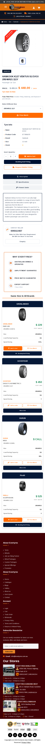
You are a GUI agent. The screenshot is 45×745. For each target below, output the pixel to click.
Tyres (6, 550)
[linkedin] (25, 735)
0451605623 (34, 710)
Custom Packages (11, 562)
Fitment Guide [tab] (24, 187)
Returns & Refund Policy (13, 626)
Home (5, 22)
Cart (6, 611)
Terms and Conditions (12, 623)
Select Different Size (9, 104)
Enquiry (22, 241)
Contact (7, 597)
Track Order (9, 614)
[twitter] (20, 735)
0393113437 (16, 231)
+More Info (22, 410)
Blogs (6, 585)
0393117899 (23, 692)
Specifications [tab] (24, 182)
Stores (7, 579)
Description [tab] (23, 176)
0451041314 (33, 674)
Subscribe (9, 651)
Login (6, 608)
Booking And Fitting (23, 162)
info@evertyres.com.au (19, 656)
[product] (22, 314)
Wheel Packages (10, 559)
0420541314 (32, 692)
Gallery (7, 588)
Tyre (10, 22)
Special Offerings (10, 565)
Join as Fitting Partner (12, 556)
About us (8, 591)
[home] (14, 7)
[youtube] (35, 735)
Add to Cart (31, 156)
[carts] (39, 8)
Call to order (14, 405)
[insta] (15, 735)
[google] (30, 735)
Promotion (8, 568)
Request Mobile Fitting (23, 167)
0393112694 (25, 710)
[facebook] (10, 735)
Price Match (23, 115)
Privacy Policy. (26, 742)
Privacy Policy (9, 620)
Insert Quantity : (9, 152)
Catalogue (8, 582)
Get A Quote (9, 594)
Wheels (7, 553)
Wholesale (8, 617)
